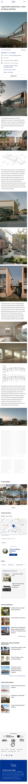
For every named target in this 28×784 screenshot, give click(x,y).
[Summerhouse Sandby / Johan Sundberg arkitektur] (5, 651)
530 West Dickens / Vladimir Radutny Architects (18, 609)
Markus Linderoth (14, 60)
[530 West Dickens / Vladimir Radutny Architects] (5, 611)
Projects (4, 564)
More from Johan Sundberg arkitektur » (18, 675)
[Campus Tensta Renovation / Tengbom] (5, 708)
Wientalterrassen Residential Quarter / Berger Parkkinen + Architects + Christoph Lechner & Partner (18, 630)
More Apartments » (22, 636)
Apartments (4, 53)
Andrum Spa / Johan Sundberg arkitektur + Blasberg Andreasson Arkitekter (16, 669)
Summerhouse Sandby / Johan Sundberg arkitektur (18, 648)
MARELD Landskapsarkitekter (11, 66)
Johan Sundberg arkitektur (15, 55)
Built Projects (10, 564)
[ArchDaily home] (13, 2)
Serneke (13, 69)
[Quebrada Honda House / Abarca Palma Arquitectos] (6, 587)
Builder (5, 72)
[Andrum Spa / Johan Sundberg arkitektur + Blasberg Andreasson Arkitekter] (5, 670)
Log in (24, 1)
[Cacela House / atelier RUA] (6, 577)
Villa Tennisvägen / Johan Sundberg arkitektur (17, 658)
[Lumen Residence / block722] (5, 621)
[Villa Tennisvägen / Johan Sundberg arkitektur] (5, 660)
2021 (7, 58)
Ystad (8, 122)
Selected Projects (19, 564)
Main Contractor (7, 69)
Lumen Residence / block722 (18, 618)
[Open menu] (2, 2)
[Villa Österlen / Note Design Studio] (5, 699)
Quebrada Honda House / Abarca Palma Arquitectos (18, 585)
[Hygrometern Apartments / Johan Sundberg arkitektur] (9, 487)
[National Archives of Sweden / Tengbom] (5, 689)
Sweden (14, 53)
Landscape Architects (8, 65)
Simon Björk (10, 72)
